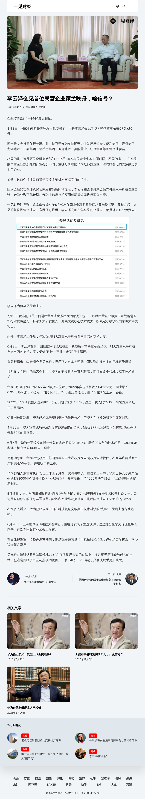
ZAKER (51, 784)
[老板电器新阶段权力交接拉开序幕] (12, 738)
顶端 (129, 784)
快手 (84, 784)
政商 (93, 735)
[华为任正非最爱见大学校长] (38, 684)
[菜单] (130, 6)
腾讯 (60, 778)
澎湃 (82, 778)
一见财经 (67, 793)
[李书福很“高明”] (80, 753)
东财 (16, 784)
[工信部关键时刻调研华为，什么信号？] (106, 631)
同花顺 (32, 784)
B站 (99, 784)
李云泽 (42, 107)
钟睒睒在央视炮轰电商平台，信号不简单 (113, 740)
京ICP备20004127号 (86, 793)
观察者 (105, 778)
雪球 (118, 778)
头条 (16, 778)
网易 (38, 778)
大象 (114, 784)
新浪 (49, 778)
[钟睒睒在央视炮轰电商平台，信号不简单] (80, 738)
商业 (25, 735)
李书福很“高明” (98, 756)
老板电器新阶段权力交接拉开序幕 (41, 740)
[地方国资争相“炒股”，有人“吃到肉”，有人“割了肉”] (12, 753)
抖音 (69, 784)
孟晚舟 (34, 107)
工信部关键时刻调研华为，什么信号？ (99, 654)
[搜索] (124, 6)
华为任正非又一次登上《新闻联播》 (30, 654)
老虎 (129, 778)
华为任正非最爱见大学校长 (24, 707)
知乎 (93, 778)
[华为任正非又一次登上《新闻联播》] (38, 631)
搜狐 (71, 778)
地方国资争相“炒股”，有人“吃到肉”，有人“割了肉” (44, 756)
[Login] (117, 6)
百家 (27, 778)
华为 (28, 107)
